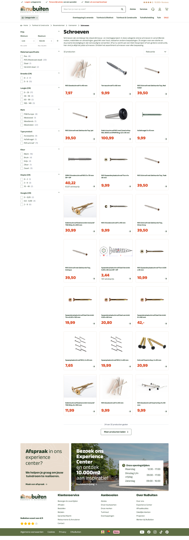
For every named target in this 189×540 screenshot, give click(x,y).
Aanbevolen (109, 495)
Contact (61, 523)
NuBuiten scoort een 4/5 (31, 518)
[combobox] (93, 9)
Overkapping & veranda (83, 17)
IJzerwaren (73, 25)
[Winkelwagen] (167, 9)
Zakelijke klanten (143, 512)
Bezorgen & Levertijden (68, 501)
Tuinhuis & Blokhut (104, 17)
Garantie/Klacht (64, 516)
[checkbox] (21, 56)
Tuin (159, 17)
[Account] (160, 9)
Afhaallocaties (142, 508)
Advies (133, 9)
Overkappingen (107, 516)
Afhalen (61, 505)
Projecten (140, 516)
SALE (166, 17)
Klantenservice (68, 495)
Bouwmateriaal (58, 25)
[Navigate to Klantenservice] (152, 9)
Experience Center (144, 505)
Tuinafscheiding (147, 17)
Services (143, 9)
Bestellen (62, 508)
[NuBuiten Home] (34, 9)
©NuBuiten (75, 532)
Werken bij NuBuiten (145, 520)
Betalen (61, 512)
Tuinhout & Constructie (126, 17)
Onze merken (106, 508)
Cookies (51, 532)
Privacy (62, 532)
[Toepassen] (57, 41)
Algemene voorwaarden (31, 532)
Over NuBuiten (146, 495)
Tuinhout (105, 512)
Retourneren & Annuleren (69, 520)
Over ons (140, 501)
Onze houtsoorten (108, 505)
